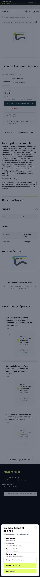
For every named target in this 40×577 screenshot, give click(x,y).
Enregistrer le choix (13, 565)
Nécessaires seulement (14, 560)
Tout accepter (11, 571)
